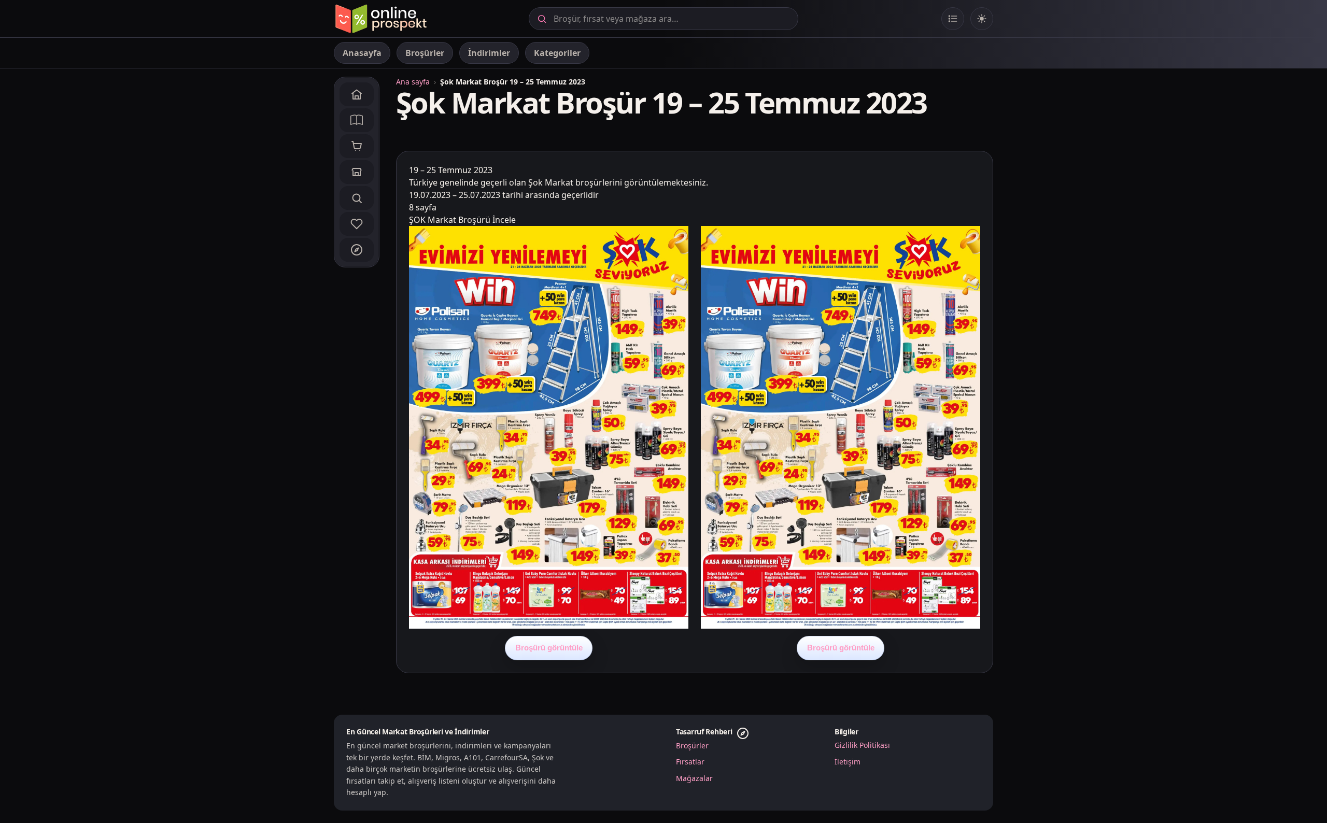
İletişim (847, 762)
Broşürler (692, 745)
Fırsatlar (690, 762)
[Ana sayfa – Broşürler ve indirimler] (381, 18)
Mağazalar (694, 778)
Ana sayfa (413, 82)
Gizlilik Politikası (862, 745)
